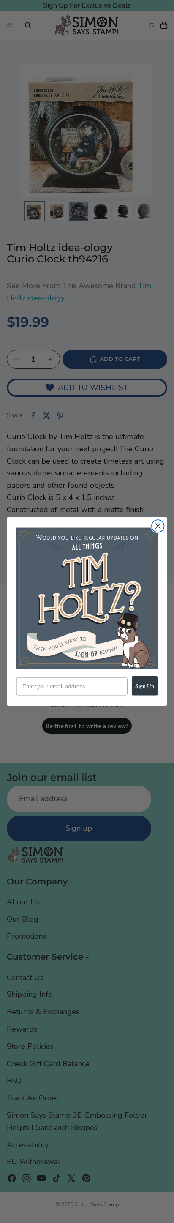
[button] (87, 598)
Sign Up (144, 685)
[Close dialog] (158, 526)
